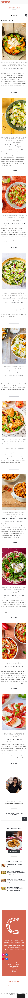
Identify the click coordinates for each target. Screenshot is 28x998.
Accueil (14, 963)
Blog (14, 971)
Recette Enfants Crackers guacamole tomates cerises (15, 865)
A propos (14, 968)
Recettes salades (18, 64)
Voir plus (14, 92)
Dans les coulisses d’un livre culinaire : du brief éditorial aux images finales (16, 873)
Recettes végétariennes (19, 66)
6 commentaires (19, 225)
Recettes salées (6, 66)
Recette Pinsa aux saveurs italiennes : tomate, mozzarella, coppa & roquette (16, 881)
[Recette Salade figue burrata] (14, 566)
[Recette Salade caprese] (14, 712)
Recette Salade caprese (14, 739)
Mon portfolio (14, 966)
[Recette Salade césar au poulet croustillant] (14, 345)
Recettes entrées (20, 439)
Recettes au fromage (7, 215)
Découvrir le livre (14, 851)
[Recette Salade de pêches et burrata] (14, 41)
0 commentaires (20, 70)
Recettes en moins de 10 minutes (11, 62)
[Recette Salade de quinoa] (14, 641)
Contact (14, 969)
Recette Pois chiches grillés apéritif (14, 518)
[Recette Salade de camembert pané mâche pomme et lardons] (14, 418)
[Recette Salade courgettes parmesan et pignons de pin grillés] (14, 116)
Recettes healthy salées (16, 139)
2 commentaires (20, 448)
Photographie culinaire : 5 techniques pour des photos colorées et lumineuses (15, 889)
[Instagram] (2, 1)
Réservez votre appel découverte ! (14, 949)
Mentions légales (14, 981)
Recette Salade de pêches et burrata (14, 68)
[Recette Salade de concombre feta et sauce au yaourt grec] (14, 271)
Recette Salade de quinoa (14, 666)
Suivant (24, 771)
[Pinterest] (8, 1)
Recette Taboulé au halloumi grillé (14, 223)
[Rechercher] (24, 819)
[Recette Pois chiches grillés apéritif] (14, 491)
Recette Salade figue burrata (14, 595)
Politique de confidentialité (14, 986)
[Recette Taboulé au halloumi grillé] (14, 194)
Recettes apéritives (8, 512)
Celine (14, 70)
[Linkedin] (5, 1)
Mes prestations (14, 964)
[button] (14, 15)
